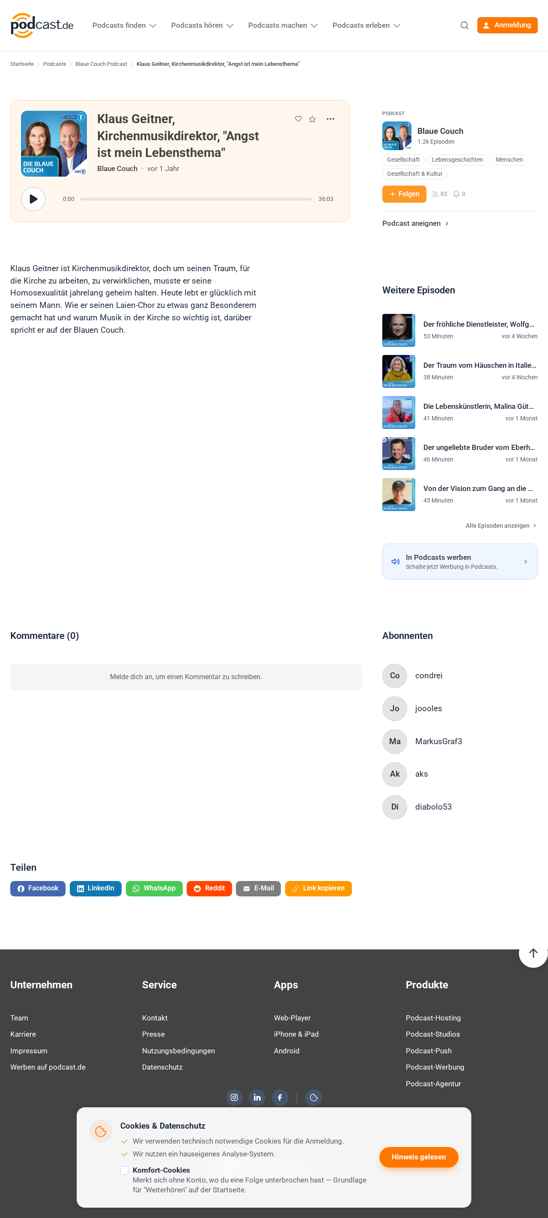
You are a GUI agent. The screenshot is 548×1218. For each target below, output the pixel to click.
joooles (428, 708)
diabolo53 (433, 807)
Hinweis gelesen (419, 1157)
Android (287, 1051)
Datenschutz (162, 1067)
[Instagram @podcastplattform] (234, 1097)
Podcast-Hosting (433, 1018)
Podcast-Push (429, 1051)
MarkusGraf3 (438, 741)
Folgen (409, 194)
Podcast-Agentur (433, 1083)
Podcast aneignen (411, 223)
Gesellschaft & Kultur (415, 173)
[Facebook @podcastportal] (280, 1097)
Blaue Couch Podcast (101, 64)
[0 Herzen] (298, 118)
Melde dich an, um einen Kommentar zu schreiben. (186, 677)
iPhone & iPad (296, 1034)
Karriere (23, 1034)
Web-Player (292, 1018)
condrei (429, 675)
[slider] (196, 199)
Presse (153, 1034)
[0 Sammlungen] (312, 119)
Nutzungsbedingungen (178, 1051)
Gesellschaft (403, 159)
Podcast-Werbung (435, 1067)
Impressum (29, 1051)
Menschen (509, 159)
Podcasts (54, 64)
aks (421, 774)
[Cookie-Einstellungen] (314, 1097)
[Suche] (464, 25)
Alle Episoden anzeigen (498, 525)
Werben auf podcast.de (48, 1067)
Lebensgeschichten (457, 159)
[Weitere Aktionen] (330, 119)
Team (19, 1018)
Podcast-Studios (433, 1034)
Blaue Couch (117, 168)
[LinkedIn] (257, 1097)
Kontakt (155, 1018)
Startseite (22, 64)
